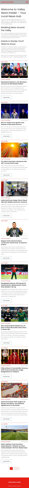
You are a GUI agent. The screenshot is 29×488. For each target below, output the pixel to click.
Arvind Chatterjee (5, 79)
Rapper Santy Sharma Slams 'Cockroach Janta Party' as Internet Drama (14, 242)
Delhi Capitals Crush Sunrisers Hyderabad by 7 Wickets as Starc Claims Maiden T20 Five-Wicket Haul (14, 446)
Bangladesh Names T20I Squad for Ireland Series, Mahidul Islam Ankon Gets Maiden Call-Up (13, 285)
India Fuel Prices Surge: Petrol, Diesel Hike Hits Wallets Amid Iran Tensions (14, 201)
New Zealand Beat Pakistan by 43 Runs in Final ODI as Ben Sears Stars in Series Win (13, 327)
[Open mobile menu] (27, 2)
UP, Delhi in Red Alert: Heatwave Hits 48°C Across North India (14, 162)
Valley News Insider (7, 2)
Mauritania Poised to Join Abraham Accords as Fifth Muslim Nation (14, 83)
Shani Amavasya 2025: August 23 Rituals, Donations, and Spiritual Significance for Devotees (13, 403)
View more (6, 97)
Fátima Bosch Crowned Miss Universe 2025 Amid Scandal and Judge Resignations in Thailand (14, 370)
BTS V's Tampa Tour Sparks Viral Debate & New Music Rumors (12, 123)
